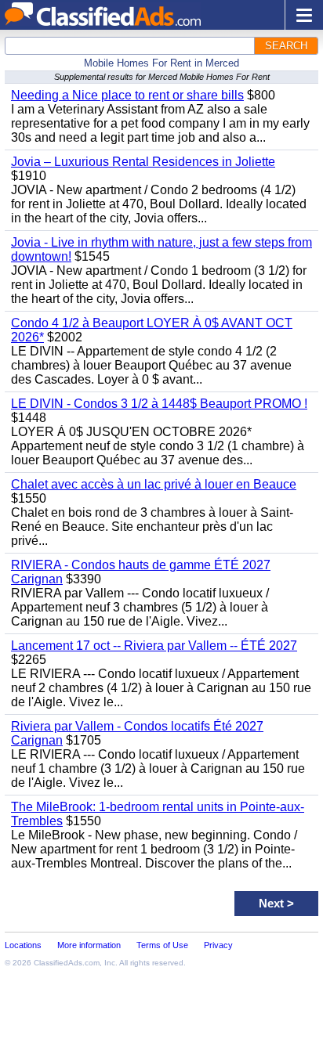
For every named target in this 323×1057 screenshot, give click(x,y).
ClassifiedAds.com (67, 962)
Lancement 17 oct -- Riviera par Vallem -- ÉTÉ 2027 (154, 645)
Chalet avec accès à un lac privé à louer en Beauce (153, 484)
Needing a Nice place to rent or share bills (127, 95)
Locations (23, 945)
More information (89, 945)
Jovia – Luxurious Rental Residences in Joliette (143, 161)
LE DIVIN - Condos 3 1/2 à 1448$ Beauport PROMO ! (159, 403)
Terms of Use (162, 945)
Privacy (218, 945)
